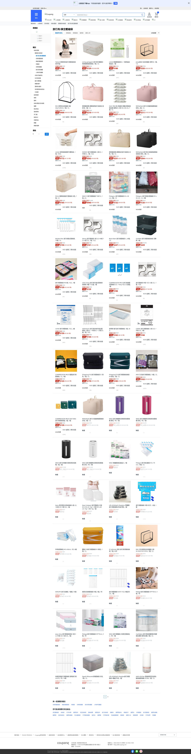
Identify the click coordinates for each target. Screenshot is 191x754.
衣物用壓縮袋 (39, 58)
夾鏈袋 (37, 64)
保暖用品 (36, 120)
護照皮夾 (97, 712)
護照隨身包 (119, 712)
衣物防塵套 (39, 67)
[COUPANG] (63, 743)
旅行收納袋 (105, 712)
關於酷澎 (16, 734)
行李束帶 (148, 715)
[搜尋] (142, 15)
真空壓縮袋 (56, 712)
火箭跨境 (40, 23)
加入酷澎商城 (116, 734)
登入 (141, 8)
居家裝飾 (36, 95)
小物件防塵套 (39, 72)
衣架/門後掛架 (38, 75)
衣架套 (141, 715)
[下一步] (111, 696)
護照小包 (128, 715)
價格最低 (68, 33)
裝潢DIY (36, 117)
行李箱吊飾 (106, 715)
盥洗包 (93, 715)
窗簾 (35, 106)
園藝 (35, 123)
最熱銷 (81, 33)
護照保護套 (69, 715)
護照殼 (54, 715)
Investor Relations (27, 734)
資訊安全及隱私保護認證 (103, 734)
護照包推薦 (154, 712)
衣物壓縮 (138, 712)
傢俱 (35, 98)
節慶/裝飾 (36, 125)
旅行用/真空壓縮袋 (73, 23)
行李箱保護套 (86, 715)
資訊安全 (91, 734)
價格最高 (75, 33)
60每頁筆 (153, 33)
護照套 (99, 715)
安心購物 (83, 734)
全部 (65, 15)
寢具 (35, 100)
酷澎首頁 (33, 23)
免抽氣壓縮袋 (114, 715)
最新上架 (87, 33)
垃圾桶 (36, 92)
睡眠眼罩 (135, 715)
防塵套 (154, 715)
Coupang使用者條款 (40, 734)
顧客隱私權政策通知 (73, 734)
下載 (115, 3)
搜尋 (47, 134)
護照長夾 (75, 712)
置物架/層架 (38, 86)
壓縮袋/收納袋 (62, 23)
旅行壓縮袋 (146, 712)
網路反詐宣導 (126, 734)
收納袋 (62, 712)
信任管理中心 (61, 734)
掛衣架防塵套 (39, 70)
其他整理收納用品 (39, 89)
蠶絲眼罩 (90, 712)
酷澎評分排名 (58, 33)
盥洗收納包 (61, 715)
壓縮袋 (122, 715)
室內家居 (46, 23)
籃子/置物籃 (38, 81)
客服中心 (151, 8)
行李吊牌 (68, 712)
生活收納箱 (38, 78)
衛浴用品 (36, 109)
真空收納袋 (83, 712)
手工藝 (35, 114)
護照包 (132, 712)
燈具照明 (36, 112)
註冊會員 (145, 8)
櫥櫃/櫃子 (37, 84)
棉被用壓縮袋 (39, 61)
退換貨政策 (52, 734)
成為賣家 (157, 8)
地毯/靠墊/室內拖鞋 (39, 103)
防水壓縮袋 (77, 715)
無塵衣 (112, 712)
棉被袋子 (126, 712)
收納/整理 (53, 23)
